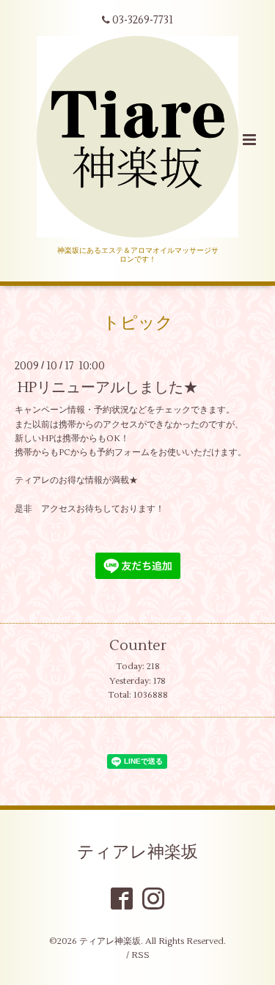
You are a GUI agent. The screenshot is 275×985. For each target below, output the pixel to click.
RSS (140, 955)
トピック (138, 323)
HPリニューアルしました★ (108, 387)
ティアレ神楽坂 (137, 852)
